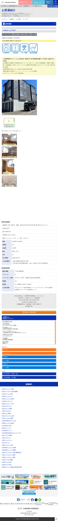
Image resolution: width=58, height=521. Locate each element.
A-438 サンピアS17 (6, 462)
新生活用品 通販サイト (5, 342)
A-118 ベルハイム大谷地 (8, 398)
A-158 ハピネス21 (6, 411)
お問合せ (32, 503)
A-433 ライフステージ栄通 (8, 457)
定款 (14, 503)
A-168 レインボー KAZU (8, 423)
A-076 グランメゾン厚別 (8, 389)
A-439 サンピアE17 (6, 464)
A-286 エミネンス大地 (7, 445)
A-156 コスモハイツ (7, 406)
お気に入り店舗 (53, 6)
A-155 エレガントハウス (8, 403)
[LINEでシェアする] (39, 499)
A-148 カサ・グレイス (7, 401)
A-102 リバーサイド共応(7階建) (10, 391)
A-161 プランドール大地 (8, 416)
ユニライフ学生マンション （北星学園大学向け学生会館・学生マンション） (14, 331)
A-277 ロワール (6, 442)
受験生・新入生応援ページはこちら (25, 2)
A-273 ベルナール (6, 438)
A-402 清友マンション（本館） (9, 447)
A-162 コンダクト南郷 (7, 418)
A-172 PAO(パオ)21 (7, 425)
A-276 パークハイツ (7, 440)
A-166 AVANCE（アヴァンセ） (9, 420)
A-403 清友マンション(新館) (9, 450)
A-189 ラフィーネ (6, 428)
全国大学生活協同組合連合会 (40, 503)
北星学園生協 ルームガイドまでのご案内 (9, 324)
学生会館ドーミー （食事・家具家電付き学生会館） (10, 328)
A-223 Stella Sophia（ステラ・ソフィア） (11, 433)
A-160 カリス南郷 (6, 413)
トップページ (4, 19)
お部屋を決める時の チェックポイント (8, 335)
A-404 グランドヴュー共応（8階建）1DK (11, 452)
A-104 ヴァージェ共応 (7, 394)
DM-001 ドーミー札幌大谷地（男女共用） (12, 467)
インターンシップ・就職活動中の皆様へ (38, 2)
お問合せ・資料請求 (30, 312)
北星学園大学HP (22, 503)
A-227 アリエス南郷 (7, 435)
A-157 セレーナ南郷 (7, 408)
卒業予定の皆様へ (48, 2)
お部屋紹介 (8, 10)
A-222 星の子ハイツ (7, 430)
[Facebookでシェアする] (32, 499)
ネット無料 (18, 19)
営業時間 (25, 6)
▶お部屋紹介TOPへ (8, 322)
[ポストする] (36, 499)
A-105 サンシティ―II (7, 396)
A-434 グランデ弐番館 (7, 459)
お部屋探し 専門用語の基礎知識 (8, 338)
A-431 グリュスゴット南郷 (8, 455)
